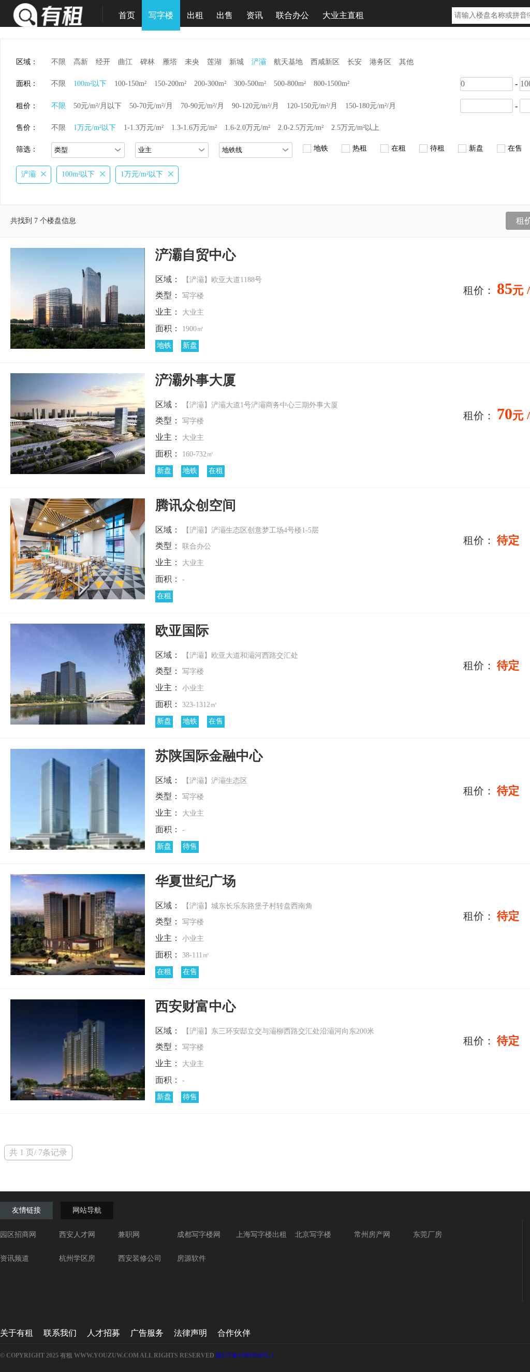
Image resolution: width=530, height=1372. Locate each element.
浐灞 (259, 62)
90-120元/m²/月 (255, 106)
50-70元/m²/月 (151, 106)
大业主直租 (343, 15)
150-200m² (170, 83)
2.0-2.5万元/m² (300, 127)
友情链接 (26, 1210)
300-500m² (250, 83)
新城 (236, 62)
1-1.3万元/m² (144, 127)
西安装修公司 (139, 1258)
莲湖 (214, 62)
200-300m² (210, 83)
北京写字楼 (313, 1234)
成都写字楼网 (198, 1234)
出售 (224, 15)
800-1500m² (331, 83)
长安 (354, 62)
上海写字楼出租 (261, 1234)
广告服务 (147, 1333)
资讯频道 (14, 1258)
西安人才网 (77, 1234)
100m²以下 (90, 83)
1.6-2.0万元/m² (247, 127)
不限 (58, 62)
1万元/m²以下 (94, 127)
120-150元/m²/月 (312, 106)
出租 (195, 15)
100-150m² (130, 83)
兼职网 (129, 1234)
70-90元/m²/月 (202, 106)
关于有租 (16, 1333)
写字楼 (161, 15)
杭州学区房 (77, 1258)
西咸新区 (325, 62)
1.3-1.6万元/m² (194, 127)
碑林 (147, 62)
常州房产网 (372, 1234)
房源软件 (191, 1258)
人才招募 (103, 1333)
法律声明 (190, 1333)
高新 (80, 62)
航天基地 (288, 62)
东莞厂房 (427, 1234)
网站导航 (86, 1210)
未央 (192, 62)
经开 (103, 62)
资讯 (254, 15)
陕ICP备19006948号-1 (245, 1355)
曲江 (125, 62)
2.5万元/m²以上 (355, 127)
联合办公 (292, 15)
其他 (406, 62)
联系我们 (60, 1333)
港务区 (380, 62)
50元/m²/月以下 (97, 106)
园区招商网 (18, 1234)
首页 (127, 15)
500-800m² (290, 83)
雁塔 (170, 62)
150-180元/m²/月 (370, 106)
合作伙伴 (234, 1333)
